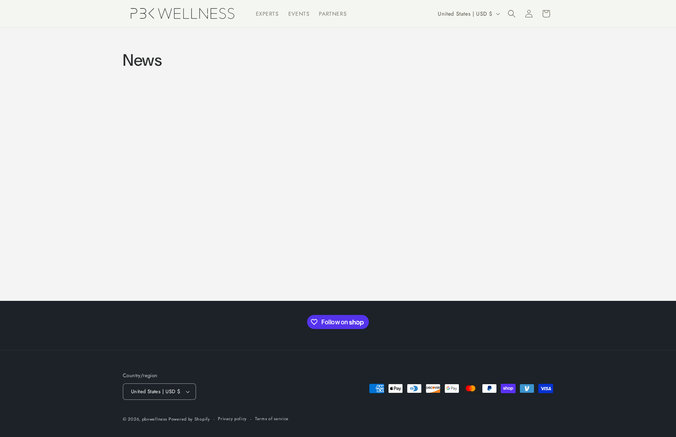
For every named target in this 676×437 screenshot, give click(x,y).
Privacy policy (232, 418)
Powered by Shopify (189, 419)
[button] (511, 13)
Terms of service (272, 418)
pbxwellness (154, 419)
